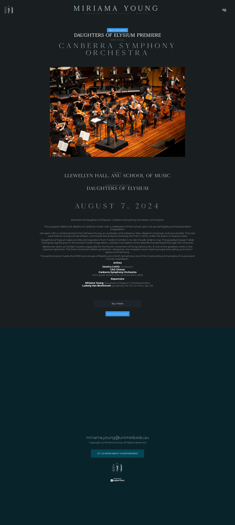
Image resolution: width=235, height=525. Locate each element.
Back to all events (117, 30)
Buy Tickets (117, 303)
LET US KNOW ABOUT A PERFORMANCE (117, 453)
